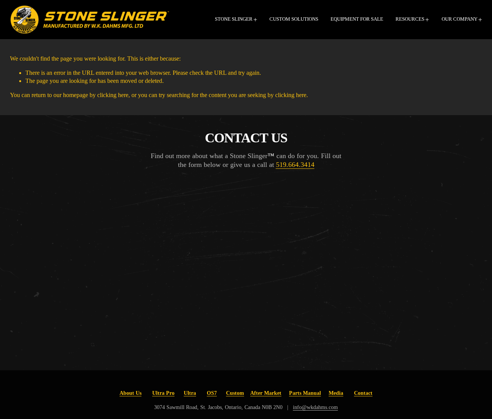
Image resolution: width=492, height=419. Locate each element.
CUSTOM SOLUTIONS (293, 19)
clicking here (112, 95)
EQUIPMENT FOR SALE (357, 19)
